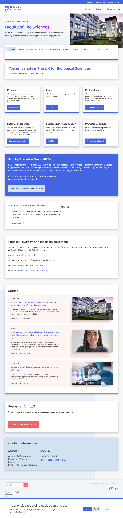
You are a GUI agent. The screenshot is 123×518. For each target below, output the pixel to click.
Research (30, 49)
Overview (11, 49)
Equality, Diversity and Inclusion (22, 255)
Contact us (111, 9)
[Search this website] (119, 9)
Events (76, 49)
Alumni (110, 2)
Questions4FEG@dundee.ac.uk (22, 179)
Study (20, 49)
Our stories (114, 484)
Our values (87, 49)
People (99, 49)
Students (98, 2)
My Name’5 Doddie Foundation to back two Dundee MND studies (34, 368)
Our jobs (94, 484)
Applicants (90, 2)
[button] (23, 49)
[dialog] (61, 508)
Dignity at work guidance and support (25, 265)
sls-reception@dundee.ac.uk (53, 459)
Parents (117, 2)
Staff (104, 2)
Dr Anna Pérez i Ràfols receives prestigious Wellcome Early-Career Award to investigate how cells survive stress (34, 335)
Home (7, 21)
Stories (65, 49)
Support (99, 9)
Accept (87, 509)
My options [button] (106, 509)
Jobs (9, 55)
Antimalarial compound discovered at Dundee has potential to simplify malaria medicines (33, 304)
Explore (88, 9)
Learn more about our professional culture (27, 270)
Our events (104, 484)
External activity (52, 49)
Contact (107, 49)
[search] (26, 485)
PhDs (41, 49)
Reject (96, 509)
